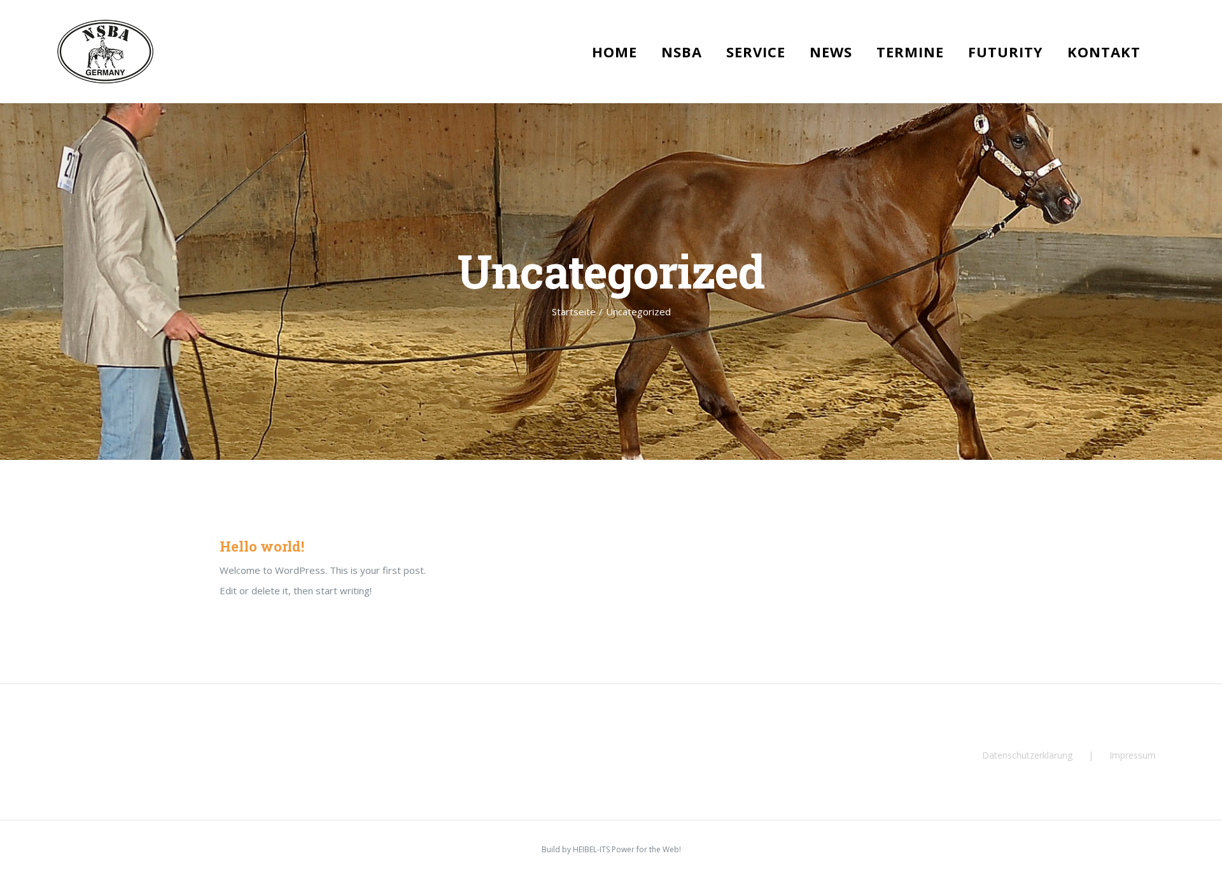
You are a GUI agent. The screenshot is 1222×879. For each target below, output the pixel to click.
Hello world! (262, 546)
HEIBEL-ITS (591, 849)
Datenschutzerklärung (1027, 755)
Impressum (1132, 755)
